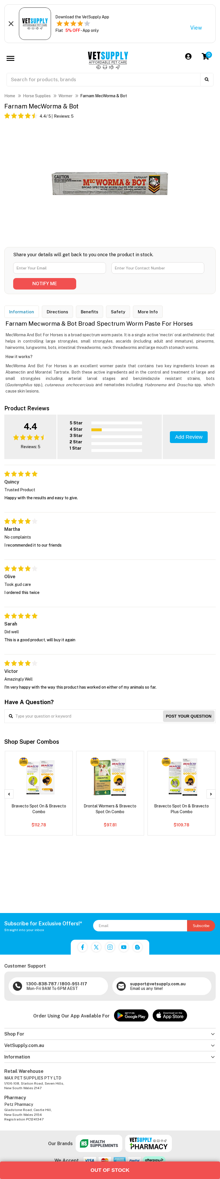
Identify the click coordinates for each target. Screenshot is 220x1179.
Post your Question (188, 716)
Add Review (189, 437)
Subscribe (201, 926)
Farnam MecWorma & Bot (103, 96)
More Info (148, 311)
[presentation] (8, 794)
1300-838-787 (41, 984)
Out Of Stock (110, 1170)
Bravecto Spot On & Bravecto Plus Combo (181, 809)
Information (21, 311)
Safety (118, 311)
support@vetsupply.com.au (158, 984)
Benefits (89, 311)
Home (9, 96)
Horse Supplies (37, 96)
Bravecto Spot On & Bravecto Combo (38, 809)
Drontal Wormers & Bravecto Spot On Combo (110, 809)
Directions (57, 311)
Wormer (65, 96)
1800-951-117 (73, 984)
